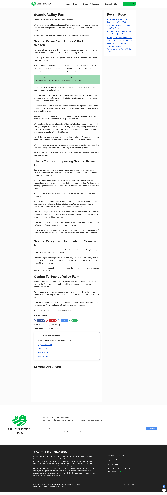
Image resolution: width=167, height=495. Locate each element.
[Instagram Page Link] (133, 484)
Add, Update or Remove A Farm (56, 486)
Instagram (44, 356)
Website (43, 349)
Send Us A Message (117, 455)
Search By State (111, 4)
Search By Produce (91, 4)
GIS (65, 484)
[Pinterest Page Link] (129, 484)
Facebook (44, 353)
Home (67, 4)
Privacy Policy (70, 484)
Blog (75, 4)
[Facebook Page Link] (125, 484)
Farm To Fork (42, 486)
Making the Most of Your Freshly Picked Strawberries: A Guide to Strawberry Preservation (119, 40)
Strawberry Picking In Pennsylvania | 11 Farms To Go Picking (119, 49)
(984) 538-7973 (116, 464)
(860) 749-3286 (46, 345)
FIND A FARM (129, 4)
